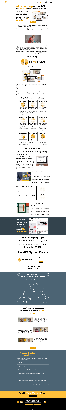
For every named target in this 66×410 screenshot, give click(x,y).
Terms (33, 409)
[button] (32, 323)
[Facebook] (33, 406)
